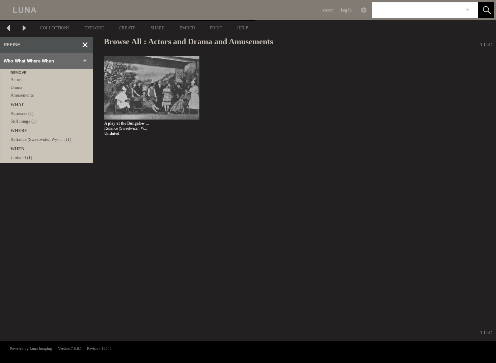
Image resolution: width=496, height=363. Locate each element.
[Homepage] (127, 10)
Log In (346, 10)
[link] (467, 9)
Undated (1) (21, 157)
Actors (16, 79)
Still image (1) (23, 121)
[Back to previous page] (8, 28)
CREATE (127, 27)
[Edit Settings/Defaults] (364, 10)
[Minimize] (85, 45)
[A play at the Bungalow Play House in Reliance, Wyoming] (151, 88)
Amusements (22, 95)
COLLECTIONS (55, 27)
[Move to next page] (24, 28)
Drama (16, 87)
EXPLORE (94, 27)
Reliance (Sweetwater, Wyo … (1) (40, 139)
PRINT (216, 27)
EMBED (187, 27)
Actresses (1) (21, 113)
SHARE (157, 27)
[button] (486, 10)
